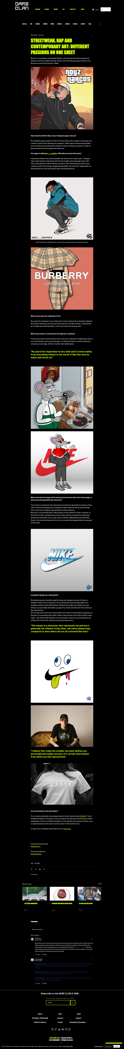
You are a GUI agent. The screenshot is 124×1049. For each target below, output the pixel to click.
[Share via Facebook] (31, 869)
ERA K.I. (70, 1038)
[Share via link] (44, 869)
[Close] (122, 1046)
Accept (117, 1046)
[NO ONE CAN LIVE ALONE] (89, 894)
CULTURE (38, 24)
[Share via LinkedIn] (40, 869)
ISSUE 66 (75, 24)
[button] (99, 24)
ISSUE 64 (59, 24)
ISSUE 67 (83, 24)
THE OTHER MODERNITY (31, 903)
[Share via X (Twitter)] (36, 869)
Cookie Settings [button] (98, 1046)
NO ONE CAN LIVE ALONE (86, 903)
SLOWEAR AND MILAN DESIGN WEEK (62, 903)
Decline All (108, 1046)
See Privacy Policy (68, 1046)
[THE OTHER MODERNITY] (34, 894)
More (90, 24)
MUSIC (52, 24)
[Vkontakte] (62, 1029)
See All (100, 883)
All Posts (24, 24)
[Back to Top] (61, 1043)
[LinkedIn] (59, 1029)
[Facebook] (56, 1029)
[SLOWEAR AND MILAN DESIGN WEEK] (62, 894)
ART (31, 24)
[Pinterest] (66, 1029)
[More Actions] (92, 939)
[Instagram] (52, 1029)
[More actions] (92, 35)
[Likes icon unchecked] (36, 955)
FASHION (45, 24)
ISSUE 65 (67, 24)
